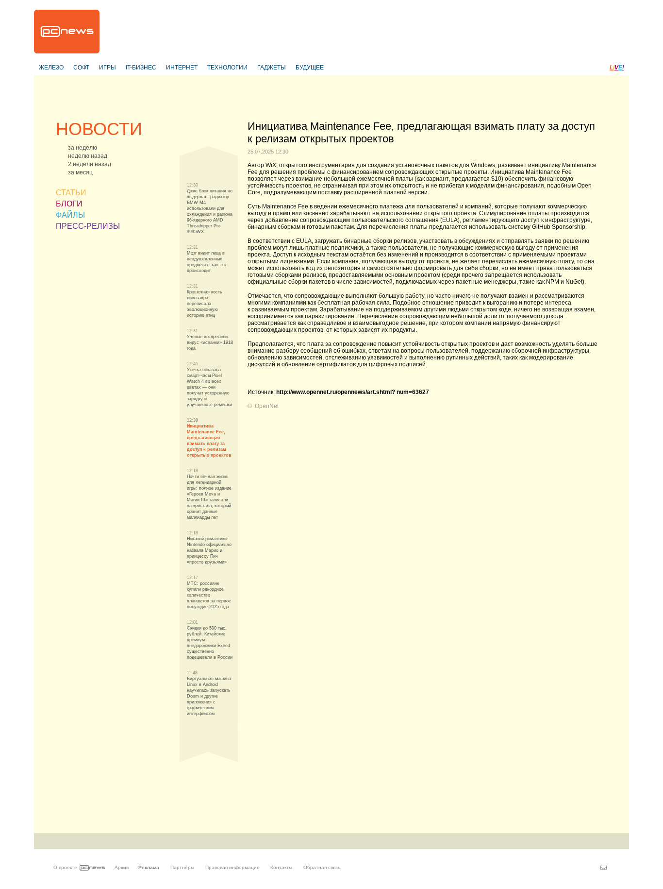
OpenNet (267, 406)
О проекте (65, 867)
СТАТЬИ (71, 192)
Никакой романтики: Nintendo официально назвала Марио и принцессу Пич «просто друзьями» (209, 550)
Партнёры (182, 867)
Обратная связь (321, 867)
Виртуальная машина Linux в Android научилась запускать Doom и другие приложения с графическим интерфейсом (209, 696)
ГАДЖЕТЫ (271, 67)
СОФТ (81, 67)
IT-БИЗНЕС (141, 67)
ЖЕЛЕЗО (51, 67)
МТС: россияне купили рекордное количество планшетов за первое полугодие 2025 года (209, 595)
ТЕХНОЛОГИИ (227, 67)
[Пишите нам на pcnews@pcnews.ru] (603, 868)
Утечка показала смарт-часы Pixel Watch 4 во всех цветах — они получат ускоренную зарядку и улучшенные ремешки (209, 387)
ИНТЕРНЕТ (182, 67)
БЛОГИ (69, 204)
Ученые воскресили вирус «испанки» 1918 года (210, 342)
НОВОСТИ (99, 129)
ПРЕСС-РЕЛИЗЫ (88, 226)
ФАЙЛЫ (70, 215)
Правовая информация (232, 867)
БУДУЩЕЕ (310, 67)
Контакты (281, 867)
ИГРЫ (107, 67)
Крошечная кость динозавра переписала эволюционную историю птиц (204, 304)
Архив (122, 867)
